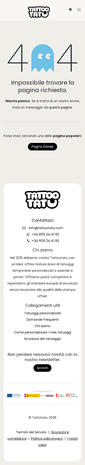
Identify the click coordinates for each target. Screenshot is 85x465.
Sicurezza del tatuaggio (42, 338)
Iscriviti (42, 368)
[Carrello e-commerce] (70, 9)
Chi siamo (43, 326)
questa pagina (60, 107)
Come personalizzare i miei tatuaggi (42, 332)
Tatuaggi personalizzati (42, 313)
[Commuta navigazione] (42, 3)
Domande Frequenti (42, 319)
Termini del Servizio (31, 432)
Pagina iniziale (42, 146)
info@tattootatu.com (46, 228)
